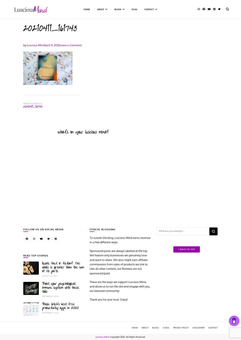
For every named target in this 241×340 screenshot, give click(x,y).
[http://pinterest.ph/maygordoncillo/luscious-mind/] (55, 239)
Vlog (134, 9)
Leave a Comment (70, 45)
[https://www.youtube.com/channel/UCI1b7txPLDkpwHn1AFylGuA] (41, 239)
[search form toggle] (227, 9)
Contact (149, 9)
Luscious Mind (35, 45)
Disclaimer (199, 327)
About (100, 9)
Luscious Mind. (103, 337)
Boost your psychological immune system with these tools (60, 287)
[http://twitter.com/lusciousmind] (48, 239)
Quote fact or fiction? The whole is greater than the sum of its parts (63, 267)
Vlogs (166, 327)
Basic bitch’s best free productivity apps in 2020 (60, 306)
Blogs (117, 9)
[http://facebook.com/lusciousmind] (27, 239)
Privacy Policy (181, 327)
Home (87, 9)
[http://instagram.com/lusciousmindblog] (34, 239)
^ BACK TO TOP (186, 249)
